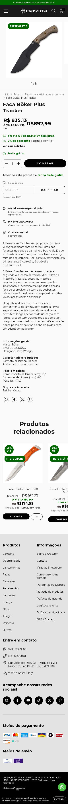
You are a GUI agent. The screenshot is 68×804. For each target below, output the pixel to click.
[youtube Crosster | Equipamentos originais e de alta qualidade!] (28, 700)
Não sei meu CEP (12, 197)
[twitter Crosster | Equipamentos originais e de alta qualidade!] (50, 700)
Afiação (7, 616)
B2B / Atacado (46, 619)
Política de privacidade (51, 612)
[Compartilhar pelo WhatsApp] (6, 400)
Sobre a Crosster (47, 553)
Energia (8, 602)
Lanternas (9, 595)
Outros (7, 630)
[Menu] (6, 11)
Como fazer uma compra (47, 576)
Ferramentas (11, 588)
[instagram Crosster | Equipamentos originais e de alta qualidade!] (7, 700)
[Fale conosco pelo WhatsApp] (62, 787)
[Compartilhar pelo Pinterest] (30, 401)
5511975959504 (17, 649)
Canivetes (9, 581)
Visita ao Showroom (49, 567)
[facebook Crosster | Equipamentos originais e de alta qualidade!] (17, 700)
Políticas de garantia (49, 598)
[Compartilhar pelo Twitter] (23, 401)
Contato (42, 560)
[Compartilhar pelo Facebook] (15, 401)
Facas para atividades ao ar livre (44, 94)
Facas (17, 94)
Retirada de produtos (50, 591)
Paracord (8, 623)
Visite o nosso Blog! (20, 673)
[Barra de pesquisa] (53, 11)
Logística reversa (47, 605)
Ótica (6, 609)
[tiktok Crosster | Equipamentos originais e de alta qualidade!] (39, 700)
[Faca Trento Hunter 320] (37, 516)
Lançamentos (11, 567)
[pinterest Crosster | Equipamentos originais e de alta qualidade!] (60, 700)
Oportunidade (11, 560)
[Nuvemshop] (14, 789)
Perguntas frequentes (51, 584)
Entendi (59, 799)
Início (6, 94)
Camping (8, 553)
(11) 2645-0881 (17, 656)
